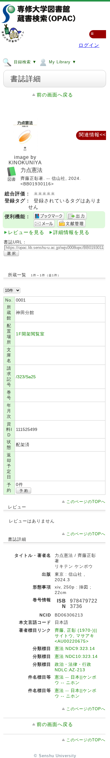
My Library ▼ (61, 62)
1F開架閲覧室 (30, 333)
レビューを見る (26, 232)
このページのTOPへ (85, 501)
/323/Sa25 (26, 376)
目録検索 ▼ (24, 62)
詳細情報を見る (71, 232)
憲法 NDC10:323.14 (76, 656)
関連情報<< (92, 134)
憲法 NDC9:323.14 (75, 648)
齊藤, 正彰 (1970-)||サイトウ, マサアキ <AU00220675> (76, 636)
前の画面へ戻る (55, 94)
